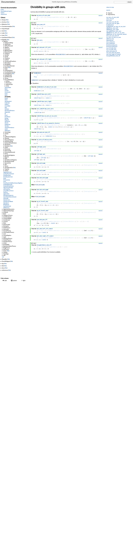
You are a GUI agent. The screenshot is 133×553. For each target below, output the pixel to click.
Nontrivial (67, 110)
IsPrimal (36, 150)
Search (129, 2)
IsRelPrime (37, 98)
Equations (35, 83)
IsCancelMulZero (69, 61)
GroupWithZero (52, 247)
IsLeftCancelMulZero (67, 49)
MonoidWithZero (52, 49)
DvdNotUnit (35, 80)
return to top (110, 7)
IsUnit (48, 98)
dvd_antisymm (40, 184)
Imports (110, 13)
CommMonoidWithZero (54, 61)
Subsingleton (88, 165)
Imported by (111, 14)
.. (111, 45)
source (108, 10)
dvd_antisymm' (40, 196)
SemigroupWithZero (53, 17)
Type (41, 17)
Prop (35, 77)
